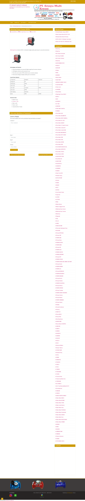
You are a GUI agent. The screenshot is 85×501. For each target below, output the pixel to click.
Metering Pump (13, 50)
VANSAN (58, 390)
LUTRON (58, 199)
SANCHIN (58, 326)
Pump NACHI (58, 314)
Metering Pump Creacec (24, 31)
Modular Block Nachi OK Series (62, 36)
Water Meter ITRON (60, 402)
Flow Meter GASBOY (60, 122)
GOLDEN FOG (59, 163)
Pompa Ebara (59, 240)
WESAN (57, 424)
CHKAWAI (58, 89)
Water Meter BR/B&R (60, 400)
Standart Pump (59, 352)
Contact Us (17, 22)
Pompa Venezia (59, 295)
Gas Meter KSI (59, 158)
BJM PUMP (58, 79)
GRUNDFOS (58, 166)
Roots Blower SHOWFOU (61, 323)
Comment (12, 120)
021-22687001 (15, 1)
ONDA (57, 223)
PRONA (57, 304)
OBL (57, 218)
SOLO (57, 343)
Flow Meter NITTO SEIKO (61, 134)
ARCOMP (58, 67)
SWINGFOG (58, 359)
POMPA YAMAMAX (60, 299)
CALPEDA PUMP (59, 84)
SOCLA (57, 340)
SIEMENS (58, 335)
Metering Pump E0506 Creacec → (45, 154)
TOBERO (58, 369)
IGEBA (57, 182)
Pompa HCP (58, 256)
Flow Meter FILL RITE (60, 120)
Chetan (7, 500)
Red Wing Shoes (59, 319)
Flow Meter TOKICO (60, 151)
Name (11, 135)
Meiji (57, 201)
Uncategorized (59, 388)
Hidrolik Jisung (59, 175)
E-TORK (57, 103)
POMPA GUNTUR (59, 252)
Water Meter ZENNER (60, 421)
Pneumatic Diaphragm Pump (61, 228)
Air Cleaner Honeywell (60, 53)
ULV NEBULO (58, 383)
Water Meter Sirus (59, 417)
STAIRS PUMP (59, 350)
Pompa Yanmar (59, 302)
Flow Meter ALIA (59, 113)
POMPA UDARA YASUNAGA (61, 292)
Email (11, 139)
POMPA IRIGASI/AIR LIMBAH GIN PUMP (64, 261)
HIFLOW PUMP (59, 177)
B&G (57, 72)
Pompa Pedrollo (59, 280)
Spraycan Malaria (59, 345)
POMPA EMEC (59, 244)
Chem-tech (58, 87)
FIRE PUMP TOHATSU (60, 108)
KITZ (57, 187)
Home (11, 22)
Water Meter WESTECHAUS (61, 419)
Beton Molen (58, 77)
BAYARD (58, 75)
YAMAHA (58, 433)
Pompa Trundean (59, 290)
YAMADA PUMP (59, 431)
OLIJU (57, 221)
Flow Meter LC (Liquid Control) (62, 125)
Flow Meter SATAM (60, 142)
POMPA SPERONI (59, 287)
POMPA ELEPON (59, 242)
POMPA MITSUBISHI (60, 273)
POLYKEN (58, 230)
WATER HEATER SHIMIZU (61, 395)
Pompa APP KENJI (60, 232)
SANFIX (57, 328)
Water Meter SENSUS (60, 414)
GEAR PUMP (58, 161)
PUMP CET (58, 311)
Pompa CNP (58, 235)
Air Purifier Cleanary (60, 58)
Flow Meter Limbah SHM (61, 130)
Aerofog (58, 48)
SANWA (58, 331)
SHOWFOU (58, 333)
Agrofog (58, 51)
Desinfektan (58, 91)
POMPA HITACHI (59, 259)
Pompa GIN (58, 247)
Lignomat (58, 194)
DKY (57, 99)
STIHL (57, 354)
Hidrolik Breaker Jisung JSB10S (62, 32)
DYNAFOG (58, 101)
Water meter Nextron (60, 405)
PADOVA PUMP (59, 225)
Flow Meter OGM (59, 137)
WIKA (57, 426)
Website (11, 144)
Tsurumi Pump (59, 376)
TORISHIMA (58, 371)
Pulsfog (57, 309)
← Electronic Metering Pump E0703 (17, 154)
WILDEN (58, 429)
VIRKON (58, 393)
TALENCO (58, 362)
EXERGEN (58, 106)
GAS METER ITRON (60, 156)
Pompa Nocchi (59, 278)
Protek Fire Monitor (60, 307)
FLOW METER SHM (32, 22)
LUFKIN (57, 197)
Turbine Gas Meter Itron (61, 378)
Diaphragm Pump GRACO (61, 94)
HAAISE (57, 170)
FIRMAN (58, 110)
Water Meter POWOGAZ (61, 410)
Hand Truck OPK (59, 173)
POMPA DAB (58, 237)
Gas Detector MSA (60, 154)
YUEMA (57, 438)
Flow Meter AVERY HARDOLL (62, 118)
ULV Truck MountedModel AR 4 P (62, 386)
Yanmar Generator (59, 436)
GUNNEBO (58, 168)
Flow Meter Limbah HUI (60, 127)
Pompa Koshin (59, 264)
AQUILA (57, 65)
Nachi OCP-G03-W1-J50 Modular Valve (63, 41)
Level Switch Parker (60, 192)
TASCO (57, 364)
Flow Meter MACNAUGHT (61, 132)
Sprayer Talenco (59, 347)
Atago (57, 70)
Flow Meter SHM (59, 144)
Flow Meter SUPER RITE (61, 149)
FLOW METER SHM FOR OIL (61, 146)
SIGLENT (58, 338)
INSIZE (57, 185)
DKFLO (57, 96)
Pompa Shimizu (59, 285)
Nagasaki (58, 216)
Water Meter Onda (59, 407)
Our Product (23, 22)
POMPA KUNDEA (59, 266)
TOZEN (57, 374)
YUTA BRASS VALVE (60, 441)
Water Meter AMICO (60, 398)
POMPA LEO (58, 268)
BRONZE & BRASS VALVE (61, 82)
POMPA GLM (58, 249)
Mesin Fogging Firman (60, 206)
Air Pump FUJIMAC (60, 55)
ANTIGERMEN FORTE (60, 63)
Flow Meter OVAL (59, 139)
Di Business (70, 492)
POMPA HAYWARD (60, 254)
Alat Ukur (58, 60)
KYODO (57, 189)
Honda (57, 180)
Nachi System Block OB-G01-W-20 (63, 34)
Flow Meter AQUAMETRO (61, 115)
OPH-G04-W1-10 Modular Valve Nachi (63, 39)
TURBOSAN (58, 381)
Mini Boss (58, 213)
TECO (57, 366)
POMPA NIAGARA (59, 276)
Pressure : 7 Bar (15, 101)
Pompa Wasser (59, 297)
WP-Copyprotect (11, 500)
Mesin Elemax (59, 204)
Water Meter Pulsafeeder (61, 412)
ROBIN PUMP (58, 321)
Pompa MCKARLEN (60, 271)
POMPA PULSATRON (60, 283)
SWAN (57, 357)
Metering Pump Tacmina (61, 211)
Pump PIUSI (58, 316)
